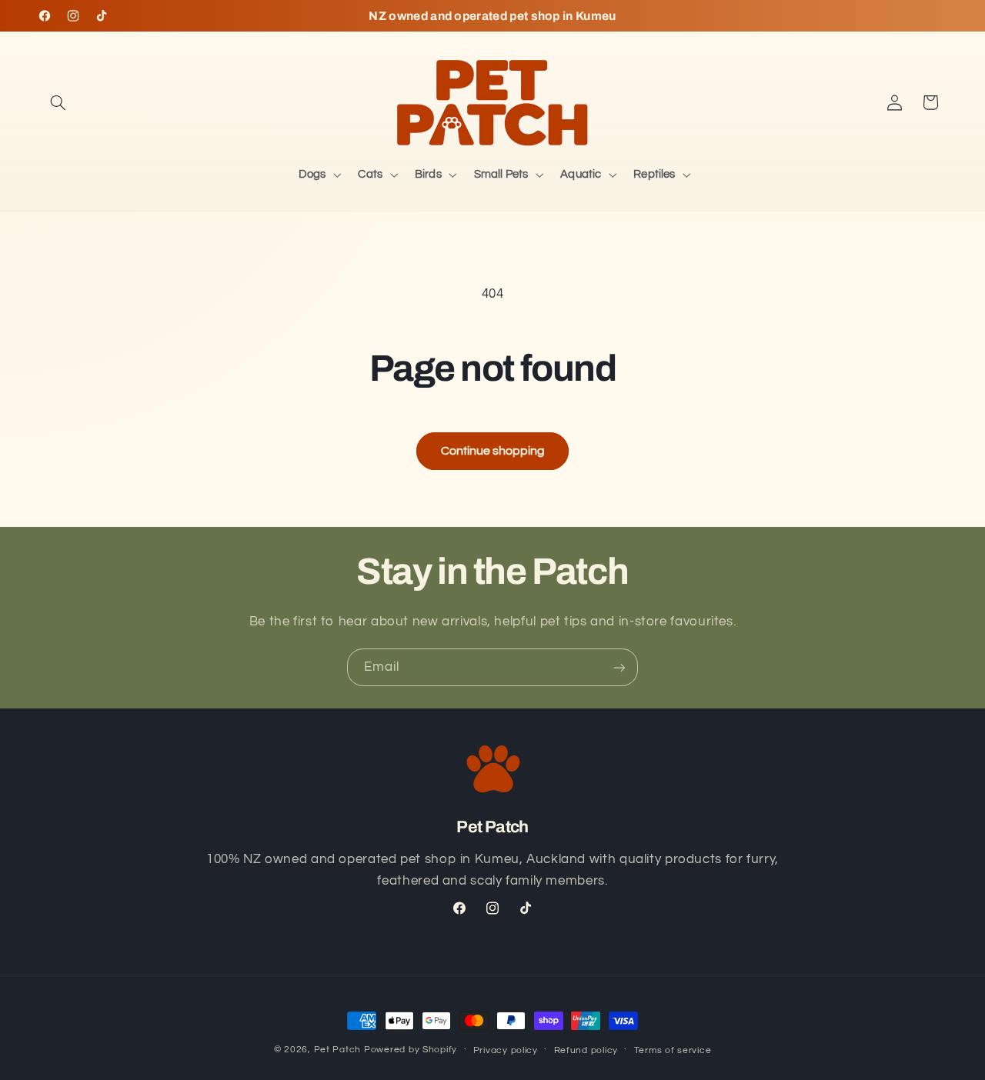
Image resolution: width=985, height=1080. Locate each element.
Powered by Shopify (410, 1049)
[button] (58, 102)
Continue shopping (493, 451)
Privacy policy (505, 1050)
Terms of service (673, 1050)
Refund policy (586, 1050)
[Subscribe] (619, 667)
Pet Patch (338, 1049)
